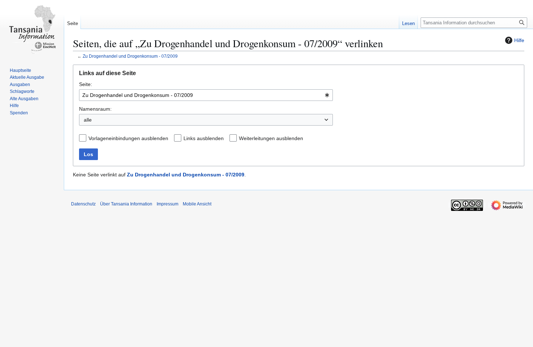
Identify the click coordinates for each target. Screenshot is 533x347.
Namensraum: (95, 109)
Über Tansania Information (126, 204)
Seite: (85, 84)
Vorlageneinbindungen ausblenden (128, 138)
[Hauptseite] (32, 29)
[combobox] (206, 95)
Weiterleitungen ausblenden (271, 138)
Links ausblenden (203, 138)
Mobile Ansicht (197, 204)
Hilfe (519, 40)
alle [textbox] (88, 120)
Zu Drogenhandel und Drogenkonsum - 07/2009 (130, 56)
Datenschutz (83, 204)
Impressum (167, 204)
